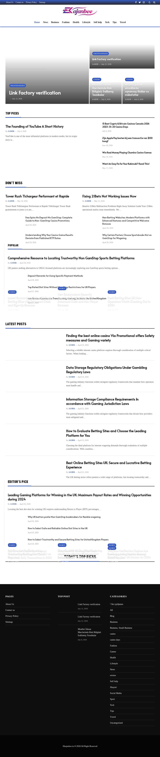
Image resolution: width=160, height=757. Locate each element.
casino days (115, 640)
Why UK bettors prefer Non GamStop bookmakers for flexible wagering (64, 516)
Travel (123, 22)
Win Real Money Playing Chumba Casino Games (127, 152)
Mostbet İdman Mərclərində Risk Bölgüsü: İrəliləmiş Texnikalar (103, 90)
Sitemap (42, 2)
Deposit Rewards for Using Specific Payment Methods (55, 275)
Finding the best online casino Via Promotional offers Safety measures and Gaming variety (110, 337)
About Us (9, 2)
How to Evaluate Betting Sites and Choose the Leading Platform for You (106, 433)
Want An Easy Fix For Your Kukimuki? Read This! (125, 163)
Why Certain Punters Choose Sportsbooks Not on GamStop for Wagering (127, 236)
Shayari (113, 687)
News (45, 22)
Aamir (95, 64)
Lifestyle (86, 22)
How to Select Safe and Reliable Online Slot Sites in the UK (58, 528)
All (111, 610)
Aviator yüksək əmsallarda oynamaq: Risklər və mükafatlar (137, 90)
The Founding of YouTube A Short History (34, 126)
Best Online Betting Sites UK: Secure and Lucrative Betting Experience (108, 465)
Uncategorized (17, 85)
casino (96, 79)
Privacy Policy (31, 2)
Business (55, 22)
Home (37, 22)
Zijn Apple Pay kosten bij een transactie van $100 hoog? (127, 140)
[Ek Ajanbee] (80, 11)
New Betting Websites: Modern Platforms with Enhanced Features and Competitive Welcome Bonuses (126, 220)
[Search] (154, 2)
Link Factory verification (35, 92)
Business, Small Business (121, 628)
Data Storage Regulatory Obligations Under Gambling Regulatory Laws (106, 369)
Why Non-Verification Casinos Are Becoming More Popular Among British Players (128, 554)
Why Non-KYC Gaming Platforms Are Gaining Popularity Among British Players (77, 554)
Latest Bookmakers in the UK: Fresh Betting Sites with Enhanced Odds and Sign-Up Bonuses (30, 301)
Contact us (19, 2)
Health (76, 22)
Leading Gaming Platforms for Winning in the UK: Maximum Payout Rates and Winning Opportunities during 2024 (79, 497)
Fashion (66, 22)
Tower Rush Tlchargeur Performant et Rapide (37, 196)
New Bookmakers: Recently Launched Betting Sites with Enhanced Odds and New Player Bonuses (78, 299)
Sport (112, 699)
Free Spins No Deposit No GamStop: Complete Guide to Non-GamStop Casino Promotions (48, 219)
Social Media (116, 693)
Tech (107, 22)
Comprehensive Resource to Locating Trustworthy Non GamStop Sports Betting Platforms (71, 258)
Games (12, 292)
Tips (114, 22)
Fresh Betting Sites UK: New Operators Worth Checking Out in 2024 (129, 301)
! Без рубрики (116, 604)
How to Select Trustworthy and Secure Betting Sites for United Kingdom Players (68, 539)
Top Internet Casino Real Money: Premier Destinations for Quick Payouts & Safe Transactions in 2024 (30, 554)
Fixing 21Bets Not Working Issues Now (109, 196)
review (113, 675)
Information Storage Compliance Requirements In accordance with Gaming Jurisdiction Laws (102, 401)
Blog (112, 616)
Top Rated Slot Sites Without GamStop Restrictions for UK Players (62, 287)
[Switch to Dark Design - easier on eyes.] (149, 2)
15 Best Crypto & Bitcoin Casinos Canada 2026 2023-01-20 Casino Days (125, 125)
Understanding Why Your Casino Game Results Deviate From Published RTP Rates (49, 236)
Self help (98, 22)
